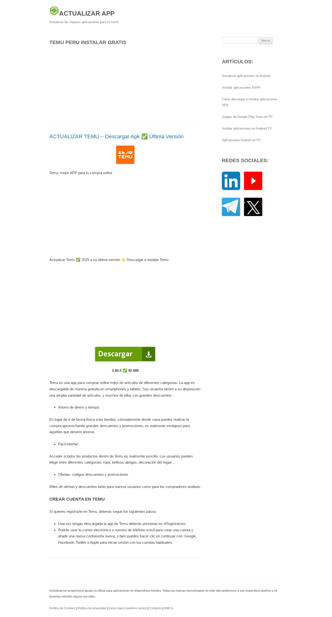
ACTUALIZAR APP (86, 13)
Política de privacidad (92, 608)
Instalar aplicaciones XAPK (241, 87)
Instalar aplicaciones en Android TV (247, 128)
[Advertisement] (125, 82)
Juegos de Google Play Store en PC (247, 117)
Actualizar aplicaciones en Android (246, 76)
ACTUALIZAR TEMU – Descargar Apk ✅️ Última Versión (116, 136)
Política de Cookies (62, 608)
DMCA (168, 608)
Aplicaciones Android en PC (241, 140)
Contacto (155, 608)
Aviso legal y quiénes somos (128, 608)
